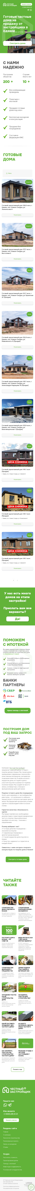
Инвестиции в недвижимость (12, 1167)
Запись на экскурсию (10, 1144)
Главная (5, 1132)
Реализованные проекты (10, 1141)
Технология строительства (11, 1138)
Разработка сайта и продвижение (28, 1185)
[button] (26, 4)
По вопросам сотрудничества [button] (12, 1170)
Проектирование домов (10, 1160)
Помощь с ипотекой (9, 1163)
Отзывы (5, 1147)
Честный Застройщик (17, 768)
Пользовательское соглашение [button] (11, 1188)
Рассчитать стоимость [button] (10, 1157)
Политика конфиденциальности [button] (11, 1186)
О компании (6, 1135)
